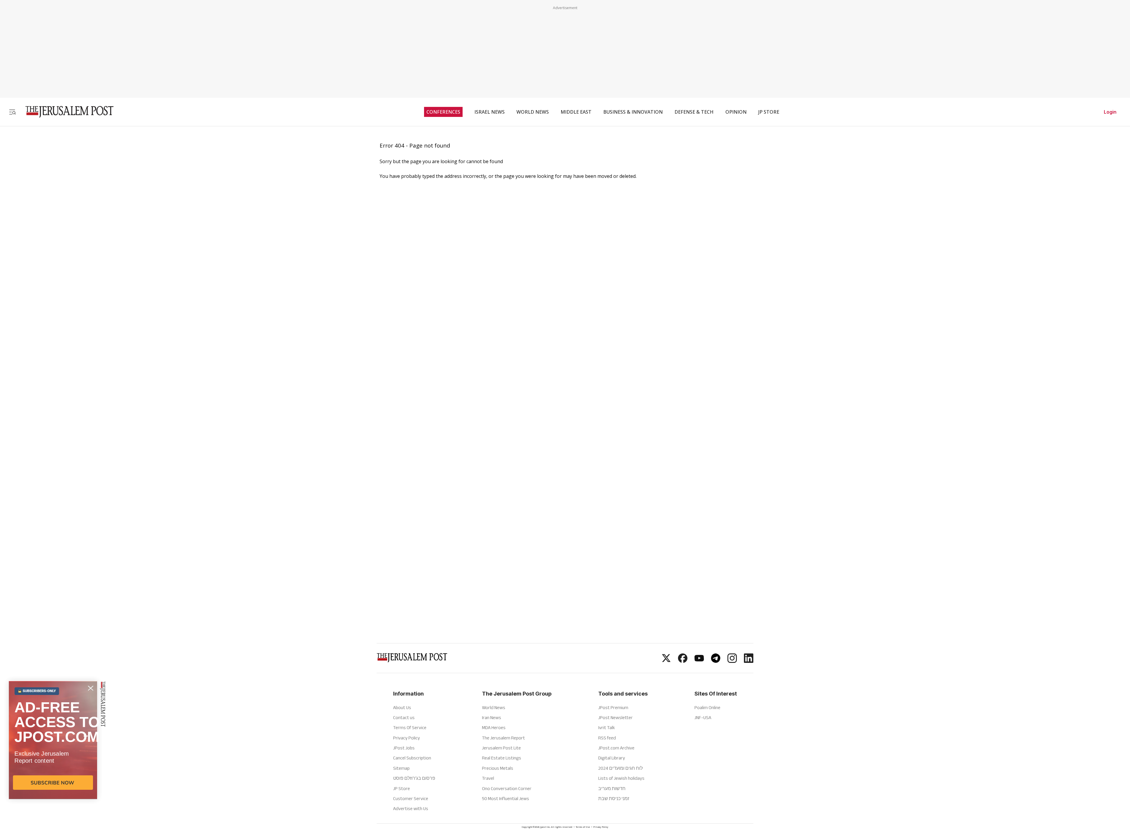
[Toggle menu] (12, 111)
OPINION (736, 112)
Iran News (491, 717)
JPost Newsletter (615, 717)
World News (493, 707)
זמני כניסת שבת (613, 798)
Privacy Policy (406, 737)
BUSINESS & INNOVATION (633, 112)
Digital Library (611, 757)
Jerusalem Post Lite (501, 747)
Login (1110, 112)
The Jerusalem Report (503, 737)
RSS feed (607, 737)
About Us (402, 707)
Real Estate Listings (501, 757)
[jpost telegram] (715, 661)
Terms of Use (583, 827)
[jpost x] (666, 661)
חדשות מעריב (612, 788)
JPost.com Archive (616, 747)
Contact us (404, 717)
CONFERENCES (443, 112)
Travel (488, 778)
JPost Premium (613, 707)
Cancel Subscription (412, 757)
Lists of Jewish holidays (621, 778)
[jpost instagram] (732, 661)
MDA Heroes (494, 727)
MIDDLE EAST (576, 112)
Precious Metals (497, 768)
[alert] (53, 763)
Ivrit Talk (606, 727)
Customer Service (410, 798)
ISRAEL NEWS (489, 112)
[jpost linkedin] (748, 661)
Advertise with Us (410, 808)
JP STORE (768, 112)
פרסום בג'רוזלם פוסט (414, 778)
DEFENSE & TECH (694, 112)
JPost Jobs (404, 747)
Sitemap (401, 768)
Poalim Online (707, 707)
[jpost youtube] (699, 661)
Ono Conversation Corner (506, 788)
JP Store (401, 788)
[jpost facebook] (682, 661)
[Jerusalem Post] (66, 111)
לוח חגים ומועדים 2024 (620, 768)
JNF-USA (702, 717)
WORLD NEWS (532, 112)
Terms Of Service (409, 727)
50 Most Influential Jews (505, 798)
